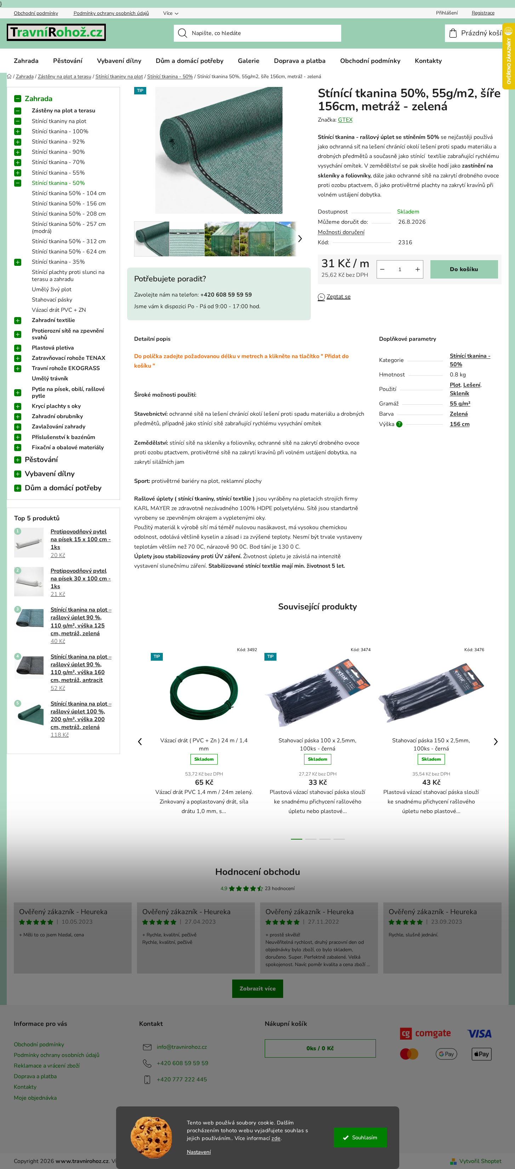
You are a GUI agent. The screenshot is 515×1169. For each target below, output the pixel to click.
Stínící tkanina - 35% (58, 262)
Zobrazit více (258, 989)
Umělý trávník (50, 378)
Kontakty (25, 1087)
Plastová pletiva (53, 348)
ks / (320, 1048)
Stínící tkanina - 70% (58, 162)
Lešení (471, 385)
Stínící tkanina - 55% (58, 173)
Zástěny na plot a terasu (63, 111)
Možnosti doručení (341, 232)
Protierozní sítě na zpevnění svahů (68, 334)
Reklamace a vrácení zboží (47, 1066)
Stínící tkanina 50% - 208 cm (69, 214)
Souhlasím (364, 1137)
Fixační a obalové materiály (68, 447)
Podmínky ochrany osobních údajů (111, 13)
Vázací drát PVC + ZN (59, 310)
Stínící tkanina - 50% (58, 183)
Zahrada (38, 99)
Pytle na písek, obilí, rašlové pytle (68, 392)
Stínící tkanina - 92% (58, 142)
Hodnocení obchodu (257, 872)
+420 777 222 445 (182, 1079)
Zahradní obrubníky (57, 416)
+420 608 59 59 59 (182, 1063)
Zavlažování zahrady (58, 427)
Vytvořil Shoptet (480, 1161)
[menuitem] (26, 61)
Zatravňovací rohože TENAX (68, 358)
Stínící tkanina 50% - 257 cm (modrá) (69, 227)
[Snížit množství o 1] (382, 269)
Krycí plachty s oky (56, 406)
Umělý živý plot (51, 289)
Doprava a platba (35, 1076)
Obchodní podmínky (36, 13)
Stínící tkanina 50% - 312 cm (69, 241)
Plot (455, 385)
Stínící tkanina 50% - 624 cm (69, 252)
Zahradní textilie (53, 320)
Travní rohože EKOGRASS (66, 368)
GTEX (345, 120)
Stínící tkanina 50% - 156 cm (69, 204)
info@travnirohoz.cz (182, 1047)
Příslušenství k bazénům (63, 437)
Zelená (459, 414)
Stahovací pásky (52, 300)
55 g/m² (460, 404)
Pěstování (41, 459)
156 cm (460, 424)
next (496, 741)
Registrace (483, 13)
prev (139, 741)
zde (276, 1138)
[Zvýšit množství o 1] (417, 269)
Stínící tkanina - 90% (58, 152)
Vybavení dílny (50, 474)
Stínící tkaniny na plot (59, 121)
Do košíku (464, 269)
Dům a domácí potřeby (63, 488)
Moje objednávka (35, 1098)
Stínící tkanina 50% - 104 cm (69, 193)
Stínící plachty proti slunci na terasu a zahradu (68, 275)
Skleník (459, 393)
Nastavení (199, 1152)
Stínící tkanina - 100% (60, 131)
